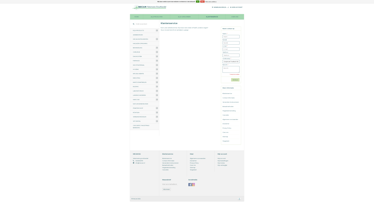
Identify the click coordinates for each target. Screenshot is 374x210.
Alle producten (156, 17)
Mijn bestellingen (223, 160)
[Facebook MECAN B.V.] (189, 184)
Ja (197, 1)
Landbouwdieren (139, 95)
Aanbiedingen (138, 35)
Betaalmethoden (228, 106)
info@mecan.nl (140, 163)
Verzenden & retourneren (231, 102)
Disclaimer (226, 123)
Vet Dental (137, 121)
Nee (202, 1)
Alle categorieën (184, 17)
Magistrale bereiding (229, 111)
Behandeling (137, 48)
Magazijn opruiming (140, 43)
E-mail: (225, 46)
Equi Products (138, 30)
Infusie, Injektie (138, 73)
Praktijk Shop (138, 108)
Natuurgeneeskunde (140, 104)
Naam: (225, 33)
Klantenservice (212, 17)
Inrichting (136, 78)
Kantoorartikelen (139, 82)
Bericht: (225, 64)
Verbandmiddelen (139, 117)
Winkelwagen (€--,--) (221, 7)
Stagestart (226, 141)
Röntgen (136, 112)
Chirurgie (136, 52)
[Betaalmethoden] (239, 199)
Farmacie (136, 60)
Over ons (234, 17)
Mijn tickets (221, 163)
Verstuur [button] (235, 80)
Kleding (136, 86)
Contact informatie (229, 98)
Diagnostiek (137, 56)
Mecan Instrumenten (140, 39)
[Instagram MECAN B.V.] (193, 184)
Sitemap (225, 136)
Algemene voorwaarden (230, 119)
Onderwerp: (227, 58)
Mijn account (237, 7)
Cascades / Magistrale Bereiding (141, 126)
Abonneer (166, 189)
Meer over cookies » (211, 1)
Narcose (136, 99)
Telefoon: (225, 52)
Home (137, 17)
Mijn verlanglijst (222, 165)
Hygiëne (136, 69)
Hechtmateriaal (138, 65)
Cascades (226, 115)
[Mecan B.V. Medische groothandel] (162, 7)
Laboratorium (138, 91)
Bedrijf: (225, 40)
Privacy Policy (227, 128)
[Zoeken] (133, 24)
